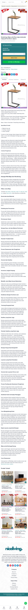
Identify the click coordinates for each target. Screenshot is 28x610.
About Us (14, 571)
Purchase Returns (14, 587)
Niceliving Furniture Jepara (7, 464)
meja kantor (9, 193)
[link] (2, 74)
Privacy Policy (14, 577)
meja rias (22, 191)
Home (4, 608)
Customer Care (14, 588)
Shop (10, 608)
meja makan (8, 191)
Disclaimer (14, 575)
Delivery (14, 583)
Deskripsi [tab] (4, 79)
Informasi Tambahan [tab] (14, 79)
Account (17, 608)
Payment (14, 585)
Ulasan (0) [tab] (23, 79)
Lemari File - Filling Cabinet (11, 6)
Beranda (3, 6)
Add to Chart (14, 57)
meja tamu (13, 191)
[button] (14, 22)
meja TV (18, 191)
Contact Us (14, 573)
